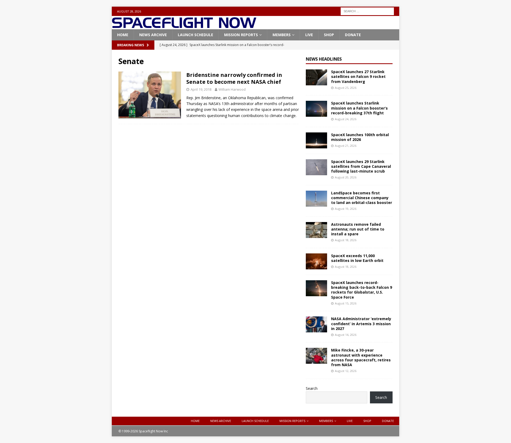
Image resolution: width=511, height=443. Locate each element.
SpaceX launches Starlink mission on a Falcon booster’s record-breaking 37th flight (359, 108)
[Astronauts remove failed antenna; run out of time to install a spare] (316, 230)
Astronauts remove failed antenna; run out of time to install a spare (357, 229)
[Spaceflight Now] (184, 26)
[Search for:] (367, 10)
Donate (353, 34)
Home (122, 34)
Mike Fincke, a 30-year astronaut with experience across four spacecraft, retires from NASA (361, 357)
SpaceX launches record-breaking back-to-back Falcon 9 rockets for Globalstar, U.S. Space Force (361, 290)
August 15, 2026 (345, 303)
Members (282, 34)
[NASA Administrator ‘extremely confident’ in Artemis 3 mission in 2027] (316, 324)
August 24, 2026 (345, 119)
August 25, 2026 (345, 88)
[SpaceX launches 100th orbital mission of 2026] (316, 140)
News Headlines (324, 59)
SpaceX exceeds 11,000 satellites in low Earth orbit (357, 258)
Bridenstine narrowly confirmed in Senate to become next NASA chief (234, 78)
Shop (329, 34)
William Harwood (232, 89)
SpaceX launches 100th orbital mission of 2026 (360, 137)
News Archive (153, 34)
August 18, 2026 (345, 240)
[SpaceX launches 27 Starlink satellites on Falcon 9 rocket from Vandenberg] (316, 77)
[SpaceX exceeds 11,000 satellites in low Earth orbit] (316, 261)
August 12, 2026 (345, 371)
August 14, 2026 (345, 335)
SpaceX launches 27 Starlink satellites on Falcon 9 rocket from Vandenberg (358, 76)
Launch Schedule (195, 34)
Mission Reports (241, 34)
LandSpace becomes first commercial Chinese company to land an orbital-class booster (361, 197)
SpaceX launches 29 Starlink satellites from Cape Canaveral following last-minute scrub (361, 166)
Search (312, 388)
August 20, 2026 (345, 177)
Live (309, 34)
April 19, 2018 (201, 89)
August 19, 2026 (345, 209)
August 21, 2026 (345, 146)
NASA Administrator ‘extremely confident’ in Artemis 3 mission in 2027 (361, 323)
